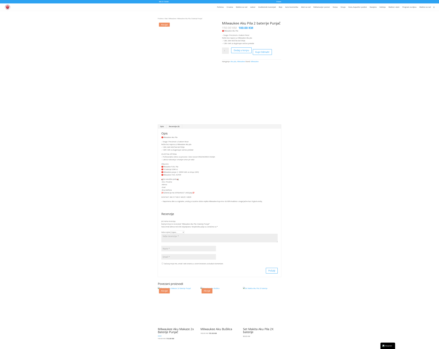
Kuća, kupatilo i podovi (357, 7)
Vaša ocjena (165, 232)
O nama (230, 7)
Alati (166, 18)
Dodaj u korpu (241, 50)
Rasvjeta (373, 7)
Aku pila (233, 61)
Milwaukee (172, 18)
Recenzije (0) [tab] (174, 126)
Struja (343, 7)
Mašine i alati (394, 7)
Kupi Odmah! (262, 52)
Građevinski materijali (267, 7)
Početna (220, 7)
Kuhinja (383, 7)
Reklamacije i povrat (321, 7)
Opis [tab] (162, 126)
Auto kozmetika (291, 7)
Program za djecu (409, 7)
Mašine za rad (241, 7)
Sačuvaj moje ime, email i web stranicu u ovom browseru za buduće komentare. (193, 264)
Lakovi (252, 7)
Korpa (335, 7)
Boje (280, 7)
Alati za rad (306, 7)
